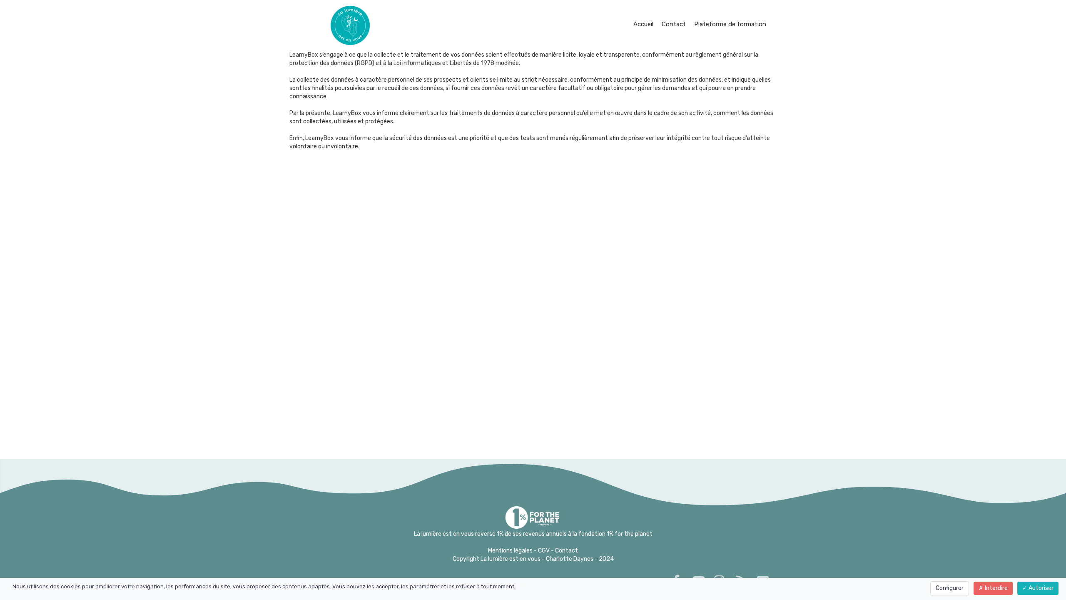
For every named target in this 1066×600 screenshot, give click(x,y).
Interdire (996, 588)
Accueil (643, 24)
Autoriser (1040, 588)
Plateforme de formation (730, 24)
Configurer (950, 588)
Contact (674, 24)
